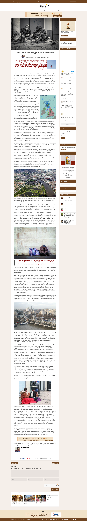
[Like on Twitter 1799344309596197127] (65, 99)
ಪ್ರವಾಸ (39, 10)
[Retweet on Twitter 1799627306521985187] (64, 85)
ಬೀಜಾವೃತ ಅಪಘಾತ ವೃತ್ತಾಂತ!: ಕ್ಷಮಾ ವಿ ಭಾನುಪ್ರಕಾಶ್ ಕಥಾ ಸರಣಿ (67, 32)
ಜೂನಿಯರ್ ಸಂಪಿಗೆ (64, 35)
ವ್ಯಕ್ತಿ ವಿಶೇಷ (45, 10)
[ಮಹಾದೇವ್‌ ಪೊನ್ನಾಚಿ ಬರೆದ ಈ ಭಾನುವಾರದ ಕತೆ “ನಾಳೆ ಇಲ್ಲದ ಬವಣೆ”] (62, 198)
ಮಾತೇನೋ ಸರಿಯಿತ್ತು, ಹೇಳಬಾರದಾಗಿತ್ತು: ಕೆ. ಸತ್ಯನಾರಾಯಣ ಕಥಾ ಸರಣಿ (69, 204)
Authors (59, 519)
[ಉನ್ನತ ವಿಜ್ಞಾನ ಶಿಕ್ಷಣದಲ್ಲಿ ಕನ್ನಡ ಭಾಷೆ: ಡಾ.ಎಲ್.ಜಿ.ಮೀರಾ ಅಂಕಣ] (17, 498)
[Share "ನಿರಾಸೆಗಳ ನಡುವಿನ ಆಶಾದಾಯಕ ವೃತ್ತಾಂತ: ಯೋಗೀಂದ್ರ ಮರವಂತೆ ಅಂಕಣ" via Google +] (27, 459)
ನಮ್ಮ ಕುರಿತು (44, 519)
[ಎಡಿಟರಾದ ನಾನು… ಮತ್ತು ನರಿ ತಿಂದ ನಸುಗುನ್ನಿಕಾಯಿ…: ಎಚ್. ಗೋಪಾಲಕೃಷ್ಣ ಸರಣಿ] (62, 221)
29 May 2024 (72, 114)
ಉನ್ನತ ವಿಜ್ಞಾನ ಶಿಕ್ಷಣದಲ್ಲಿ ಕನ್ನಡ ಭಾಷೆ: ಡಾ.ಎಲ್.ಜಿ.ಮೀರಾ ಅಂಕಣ (17, 503)
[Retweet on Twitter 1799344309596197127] (64, 99)
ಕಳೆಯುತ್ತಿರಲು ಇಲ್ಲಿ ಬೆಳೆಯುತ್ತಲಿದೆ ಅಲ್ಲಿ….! (40, 503)
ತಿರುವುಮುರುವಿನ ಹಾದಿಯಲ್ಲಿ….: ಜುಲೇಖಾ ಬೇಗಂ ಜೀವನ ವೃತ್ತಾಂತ (69, 209)
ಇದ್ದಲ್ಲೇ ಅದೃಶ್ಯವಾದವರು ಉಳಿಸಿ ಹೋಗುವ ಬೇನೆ (51, 498)
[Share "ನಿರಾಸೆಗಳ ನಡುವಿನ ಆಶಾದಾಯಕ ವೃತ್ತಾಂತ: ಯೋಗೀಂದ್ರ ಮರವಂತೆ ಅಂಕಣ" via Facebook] (23, 459)
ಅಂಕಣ (26, 10)
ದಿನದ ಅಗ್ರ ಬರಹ (70, 200)
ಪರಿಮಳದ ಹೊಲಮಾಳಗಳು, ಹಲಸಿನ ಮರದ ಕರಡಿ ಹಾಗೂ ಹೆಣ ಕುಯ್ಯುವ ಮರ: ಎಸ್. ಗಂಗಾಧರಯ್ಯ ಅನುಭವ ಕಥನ (69, 215)
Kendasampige (66, 77)
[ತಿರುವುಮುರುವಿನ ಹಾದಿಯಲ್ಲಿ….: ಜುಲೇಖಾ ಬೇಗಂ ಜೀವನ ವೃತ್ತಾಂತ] (62, 209)
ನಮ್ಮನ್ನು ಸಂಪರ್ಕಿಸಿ (65, 519)
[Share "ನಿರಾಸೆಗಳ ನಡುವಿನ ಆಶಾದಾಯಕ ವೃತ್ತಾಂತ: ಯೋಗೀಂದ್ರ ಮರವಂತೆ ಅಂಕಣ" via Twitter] (25, 459)
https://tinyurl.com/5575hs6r (66, 83)
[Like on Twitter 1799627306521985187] (65, 85)
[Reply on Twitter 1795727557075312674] (62, 120)
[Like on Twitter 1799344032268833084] (65, 111)
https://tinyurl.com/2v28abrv (66, 97)
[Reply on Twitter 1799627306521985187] (62, 85)
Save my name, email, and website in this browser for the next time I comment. (30, 482)
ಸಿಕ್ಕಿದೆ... (63, 133)
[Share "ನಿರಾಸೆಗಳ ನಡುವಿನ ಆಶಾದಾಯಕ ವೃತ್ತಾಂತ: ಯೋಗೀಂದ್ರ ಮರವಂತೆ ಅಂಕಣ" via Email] (33, 459)
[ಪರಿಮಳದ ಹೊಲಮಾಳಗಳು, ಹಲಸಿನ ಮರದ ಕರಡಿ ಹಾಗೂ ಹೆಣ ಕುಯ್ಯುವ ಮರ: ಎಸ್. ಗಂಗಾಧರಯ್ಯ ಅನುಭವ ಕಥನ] (62, 214)
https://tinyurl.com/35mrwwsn (66, 109)
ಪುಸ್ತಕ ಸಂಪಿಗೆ (59, 10)
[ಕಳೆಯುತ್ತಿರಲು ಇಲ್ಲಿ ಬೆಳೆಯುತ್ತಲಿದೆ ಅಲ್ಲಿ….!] (41, 498)
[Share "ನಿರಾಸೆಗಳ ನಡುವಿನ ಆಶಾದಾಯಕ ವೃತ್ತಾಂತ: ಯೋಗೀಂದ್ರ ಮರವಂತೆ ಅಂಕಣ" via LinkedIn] (31, 459)
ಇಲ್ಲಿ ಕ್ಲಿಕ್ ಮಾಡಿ (64, 149)
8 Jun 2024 (71, 88)
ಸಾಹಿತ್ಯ (31, 10)
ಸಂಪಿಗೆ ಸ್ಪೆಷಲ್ (52, 10)
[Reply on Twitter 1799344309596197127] (62, 99)
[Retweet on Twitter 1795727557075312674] (64, 120)
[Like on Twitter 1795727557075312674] (65, 120)
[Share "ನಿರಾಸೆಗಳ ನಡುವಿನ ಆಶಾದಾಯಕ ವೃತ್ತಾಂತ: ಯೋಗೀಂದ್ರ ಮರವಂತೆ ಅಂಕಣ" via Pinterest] (29, 459)
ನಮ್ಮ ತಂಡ (50, 519)
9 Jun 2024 (71, 77)
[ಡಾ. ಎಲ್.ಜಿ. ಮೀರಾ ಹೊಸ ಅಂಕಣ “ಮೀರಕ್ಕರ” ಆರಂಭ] (29, 498)
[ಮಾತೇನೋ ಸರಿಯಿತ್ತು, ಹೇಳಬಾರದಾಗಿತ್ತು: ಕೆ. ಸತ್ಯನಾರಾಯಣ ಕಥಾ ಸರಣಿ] (62, 204)
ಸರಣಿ (35, 10)
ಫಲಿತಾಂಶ (67, 138)
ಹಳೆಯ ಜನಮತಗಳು (64, 140)
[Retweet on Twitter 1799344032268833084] (64, 111)
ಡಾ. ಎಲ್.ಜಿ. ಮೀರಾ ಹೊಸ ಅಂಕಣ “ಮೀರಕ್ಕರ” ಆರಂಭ (28, 503)
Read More (68, 177)
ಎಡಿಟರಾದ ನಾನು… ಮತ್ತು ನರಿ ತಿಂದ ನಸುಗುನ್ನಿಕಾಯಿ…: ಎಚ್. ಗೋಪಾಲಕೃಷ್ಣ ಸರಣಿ (69, 221)
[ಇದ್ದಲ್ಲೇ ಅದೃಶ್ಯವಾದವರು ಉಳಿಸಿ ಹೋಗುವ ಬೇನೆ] (52, 495)
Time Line (55, 519)
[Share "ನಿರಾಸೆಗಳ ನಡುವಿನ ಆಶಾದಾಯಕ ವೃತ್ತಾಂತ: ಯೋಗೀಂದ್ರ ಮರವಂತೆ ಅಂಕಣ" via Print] (35, 459)
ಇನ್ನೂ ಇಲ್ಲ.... (64, 135)
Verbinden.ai (29, 519)
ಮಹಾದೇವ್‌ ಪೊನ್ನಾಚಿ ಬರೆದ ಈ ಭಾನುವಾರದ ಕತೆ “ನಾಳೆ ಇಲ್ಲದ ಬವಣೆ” (28, 2)
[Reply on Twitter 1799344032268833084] (62, 111)
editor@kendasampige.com (65, 45)
